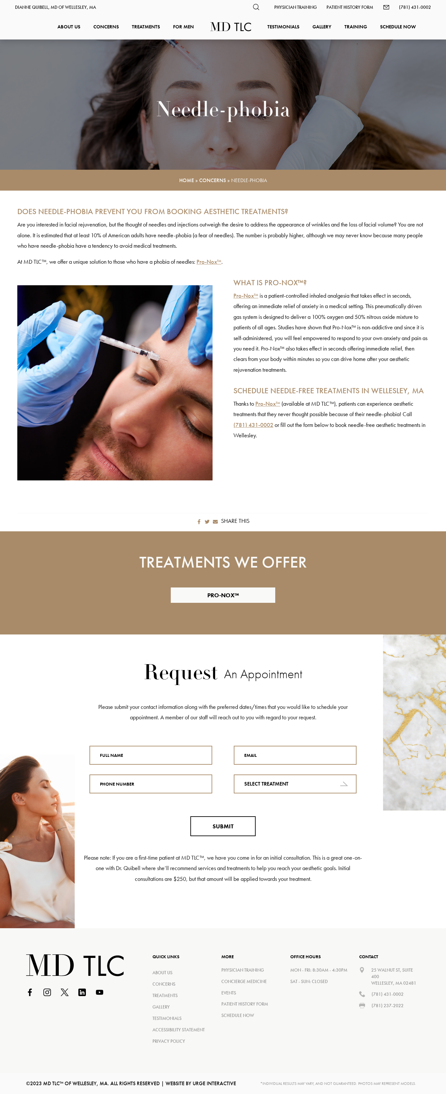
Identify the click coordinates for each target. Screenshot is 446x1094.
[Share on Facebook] (199, 521)
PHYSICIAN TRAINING (242, 970)
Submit (223, 826)
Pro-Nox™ (209, 261)
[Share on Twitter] (207, 521)
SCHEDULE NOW (237, 1015)
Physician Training (295, 7)
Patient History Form (350, 7)
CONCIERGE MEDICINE (244, 981)
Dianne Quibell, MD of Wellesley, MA (55, 7)
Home (186, 180)
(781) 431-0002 (415, 7)
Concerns (212, 180)
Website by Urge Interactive (201, 1083)
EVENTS (228, 993)
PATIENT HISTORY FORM (244, 1004)
